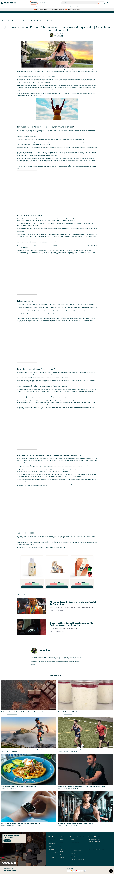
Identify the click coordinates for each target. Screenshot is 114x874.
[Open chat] (15, 863)
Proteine (62, 839)
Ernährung (51, 14)
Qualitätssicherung (75, 842)
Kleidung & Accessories (62, 843)
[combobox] (83, 2)
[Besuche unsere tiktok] (9, 863)
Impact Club (91, 846)
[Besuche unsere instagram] (3, 863)
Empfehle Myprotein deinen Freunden (94, 840)
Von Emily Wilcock (12, 751)
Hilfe (50, 846)
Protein (43, 6)
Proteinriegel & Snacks (63, 850)
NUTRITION (34, 2)
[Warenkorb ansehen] (111, 3)
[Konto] (107, 3)
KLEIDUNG (43, 2)
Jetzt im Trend (37, 6)
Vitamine (56, 6)
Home (3, 20)
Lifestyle (9, 20)
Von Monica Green (59, 35)
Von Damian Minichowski (70, 751)
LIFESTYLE (57, 23)
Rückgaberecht (52, 849)
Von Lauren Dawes (12, 788)
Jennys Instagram (23, 547)
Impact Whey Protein (82, 579)
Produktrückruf (52, 857)
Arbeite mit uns (74, 853)
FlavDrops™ (32, 579)
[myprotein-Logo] (8, 3)
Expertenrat (77, 6)
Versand (50, 854)
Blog (6, 20)
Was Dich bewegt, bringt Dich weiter (96, 849)
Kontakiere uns (52, 843)
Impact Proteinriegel (57, 579)
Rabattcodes (91, 844)
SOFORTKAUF (32, 586)
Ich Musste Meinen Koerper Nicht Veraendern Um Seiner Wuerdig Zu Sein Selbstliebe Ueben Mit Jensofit (32, 20)
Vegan (71, 6)
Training (40, 14)
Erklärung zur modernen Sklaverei (77, 844)
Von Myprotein (68, 714)
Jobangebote (73, 856)
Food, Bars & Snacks (64, 6)
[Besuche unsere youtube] (12, 863)
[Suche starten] (62, 2)
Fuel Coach (102, 2)
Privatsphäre (73, 847)
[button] (111, 871)
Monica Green (61, 610)
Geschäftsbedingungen (76, 850)
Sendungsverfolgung (53, 852)
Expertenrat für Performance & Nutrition (77, 860)
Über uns (72, 839)
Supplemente (50, 6)
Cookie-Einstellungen (7, 854)
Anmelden (7, 840)
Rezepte (74, 14)
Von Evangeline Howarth (71, 788)
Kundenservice (52, 840)
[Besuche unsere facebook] (6, 863)
